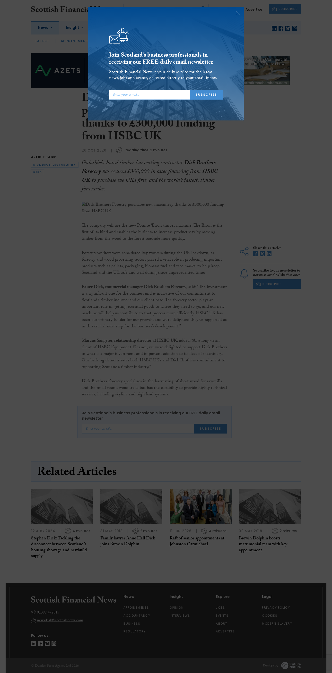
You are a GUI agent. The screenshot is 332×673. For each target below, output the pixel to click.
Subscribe (206, 95)
